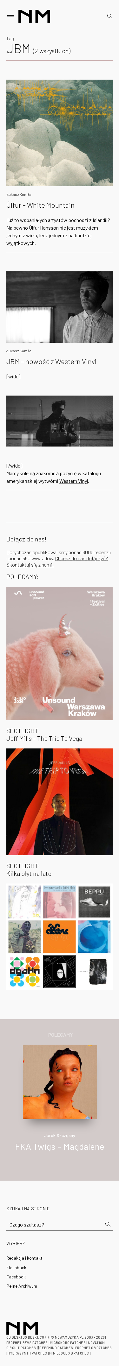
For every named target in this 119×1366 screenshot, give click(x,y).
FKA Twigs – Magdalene (59, 1146)
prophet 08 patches (93, 1348)
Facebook (16, 1276)
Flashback (16, 1267)
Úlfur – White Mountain (40, 205)
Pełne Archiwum (21, 1286)
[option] (59, 1105)
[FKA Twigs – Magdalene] (60, 1081)
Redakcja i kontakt (24, 1258)
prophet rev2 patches (27, 1343)
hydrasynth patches (27, 1353)
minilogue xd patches (69, 1353)
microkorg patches (68, 1343)
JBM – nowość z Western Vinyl (51, 361)
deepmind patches (56, 1348)
